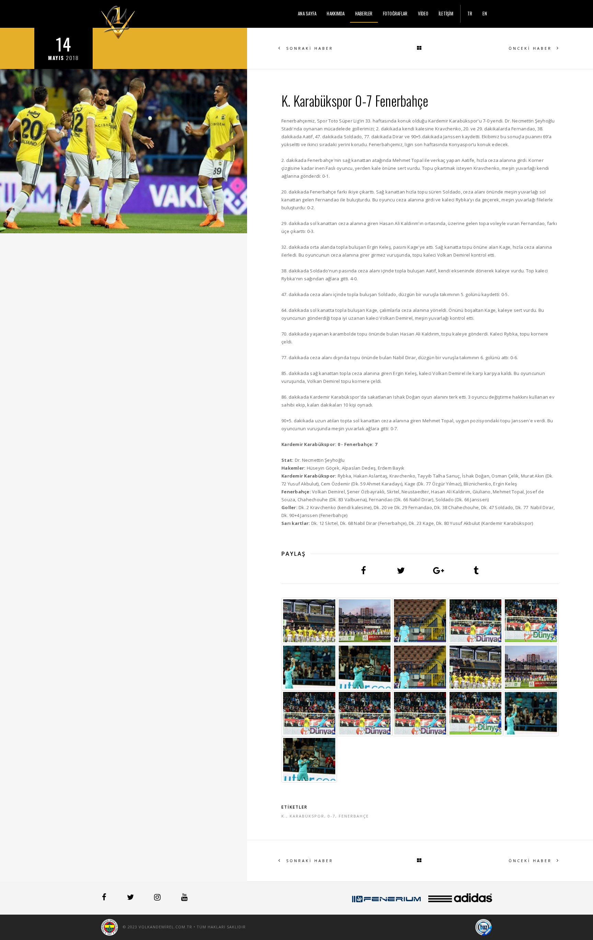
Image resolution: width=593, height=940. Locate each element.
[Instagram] (158, 898)
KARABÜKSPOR (307, 816)
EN (484, 13)
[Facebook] (105, 898)
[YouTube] (184, 898)
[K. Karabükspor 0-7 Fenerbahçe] (309, 620)
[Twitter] (131, 898)
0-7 (331, 816)
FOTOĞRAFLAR (395, 13)
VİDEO (423, 13)
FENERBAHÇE (354, 816)
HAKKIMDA (336, 13)
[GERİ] (420, 48)
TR (470, 13)
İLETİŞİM (446, 13)
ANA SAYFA (307, 13)
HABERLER (364, 13)
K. (283, 816)
